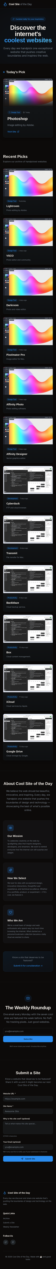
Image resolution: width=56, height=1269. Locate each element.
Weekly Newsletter (11, 1227)
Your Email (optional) (12, 1142)
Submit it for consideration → (28, 965)
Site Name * (8, 1106)
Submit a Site (8, 1222)
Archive (6, 1218)
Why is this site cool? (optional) (16, 1119)
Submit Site (30, 1159)
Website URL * (9, 1093)
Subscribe (28, 1039)
